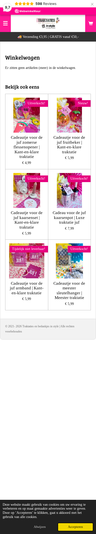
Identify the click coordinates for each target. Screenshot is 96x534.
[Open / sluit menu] (5, 23)
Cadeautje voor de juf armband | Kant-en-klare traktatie (27, 288)
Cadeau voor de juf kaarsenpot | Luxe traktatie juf (69, 217)
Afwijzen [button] (40, 527)
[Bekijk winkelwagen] (90, 23)
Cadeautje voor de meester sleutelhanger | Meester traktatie (69, 290)
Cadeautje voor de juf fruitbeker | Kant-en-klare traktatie (69, 144)
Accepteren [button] (75, 527)
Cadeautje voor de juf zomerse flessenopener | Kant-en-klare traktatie (27, 147)
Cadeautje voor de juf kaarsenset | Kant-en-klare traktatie (27, 220)
